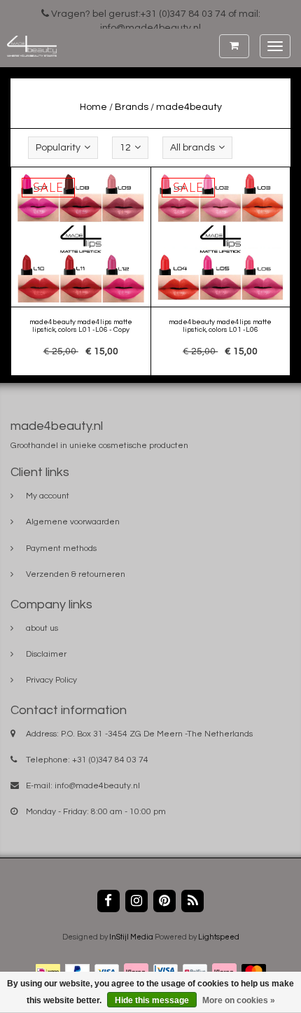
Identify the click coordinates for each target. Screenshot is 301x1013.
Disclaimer (46, 654)
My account (47, 496)
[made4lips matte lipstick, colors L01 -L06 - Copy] (81, 272)
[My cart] (234, 46)
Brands (131, 107)
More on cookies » (238, 1000)
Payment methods (61, 548)
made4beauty (189, 107)
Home (93, 107)
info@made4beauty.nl (97, 785)
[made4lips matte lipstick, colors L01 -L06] (220, 272)
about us (42, 628)
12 (125, 148)
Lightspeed (218, 937)
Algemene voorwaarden (73, 521)
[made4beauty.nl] (28, 46)
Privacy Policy (51, 680)
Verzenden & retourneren (75, 574)
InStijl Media (131, 937)
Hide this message (152, 1000)
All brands (192, 148)
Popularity (58, 148)
